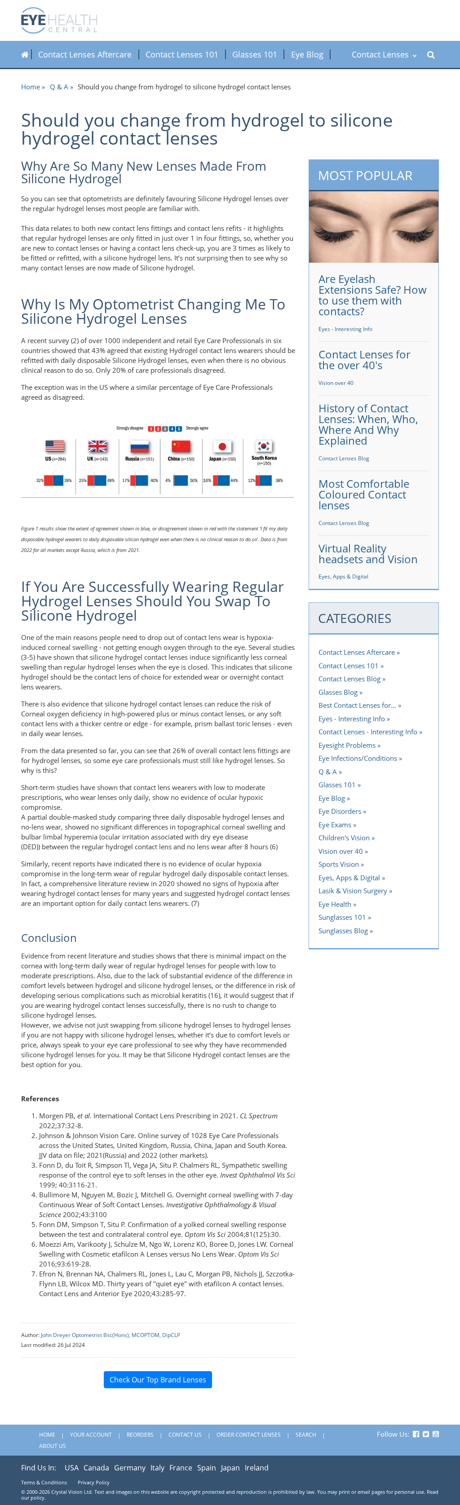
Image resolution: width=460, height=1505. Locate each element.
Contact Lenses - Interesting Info (367, 731)
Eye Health (334, 904)
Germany (130, 1468)
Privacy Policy (94, 1482)
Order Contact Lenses (249, 1435)
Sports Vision (338, 864)
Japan (230, 1468)
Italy (157, 1468)
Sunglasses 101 (342, 917)
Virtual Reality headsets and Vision (368, 553)
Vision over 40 (336, 383)
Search (306, 1435)
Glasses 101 (254, 54)
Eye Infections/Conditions (357, 758)
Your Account (91, 1435)
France (180, 1468)
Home (30, 86)
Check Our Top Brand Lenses (158, 1380)
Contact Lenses (381, 54)
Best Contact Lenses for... (357, 705)
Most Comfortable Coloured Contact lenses (363, 494)
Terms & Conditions (44, 1482)
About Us (52, 1446)
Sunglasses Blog (343, 930)
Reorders (140, 1435)
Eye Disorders (339, 811)
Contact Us (185, 1435)
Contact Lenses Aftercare (85, 54)
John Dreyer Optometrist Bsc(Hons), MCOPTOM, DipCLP (110, 1335)
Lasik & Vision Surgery (352, 890)
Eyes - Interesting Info (345, 329)
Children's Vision (344, 837)
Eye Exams (334, 824)
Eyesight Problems (347, 745)
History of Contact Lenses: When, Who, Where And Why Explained (368, 424)
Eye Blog (307, 54)
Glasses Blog (338, 692)
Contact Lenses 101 (182, 54)
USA (72, 1468)
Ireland (257, 1468)
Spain (206, 1468)
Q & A (59, 86)
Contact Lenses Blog (343, 458)
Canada (96, 1468)
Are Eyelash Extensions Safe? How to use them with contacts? (372, 294)
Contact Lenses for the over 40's (364, 359)
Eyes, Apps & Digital (343, 576)
